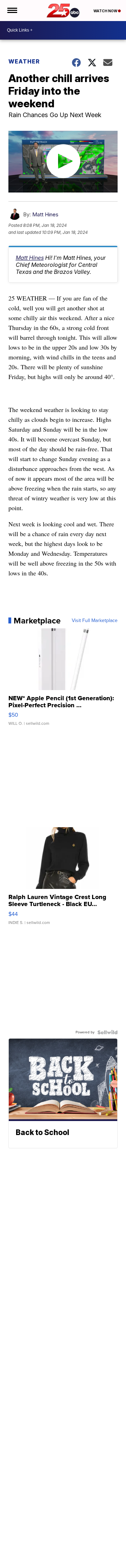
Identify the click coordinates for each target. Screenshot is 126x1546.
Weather (24, 61)
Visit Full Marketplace (95, 620)
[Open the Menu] (11, 10)
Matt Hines (45, 214)
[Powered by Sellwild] (107, 1032)
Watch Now (105, 11)
